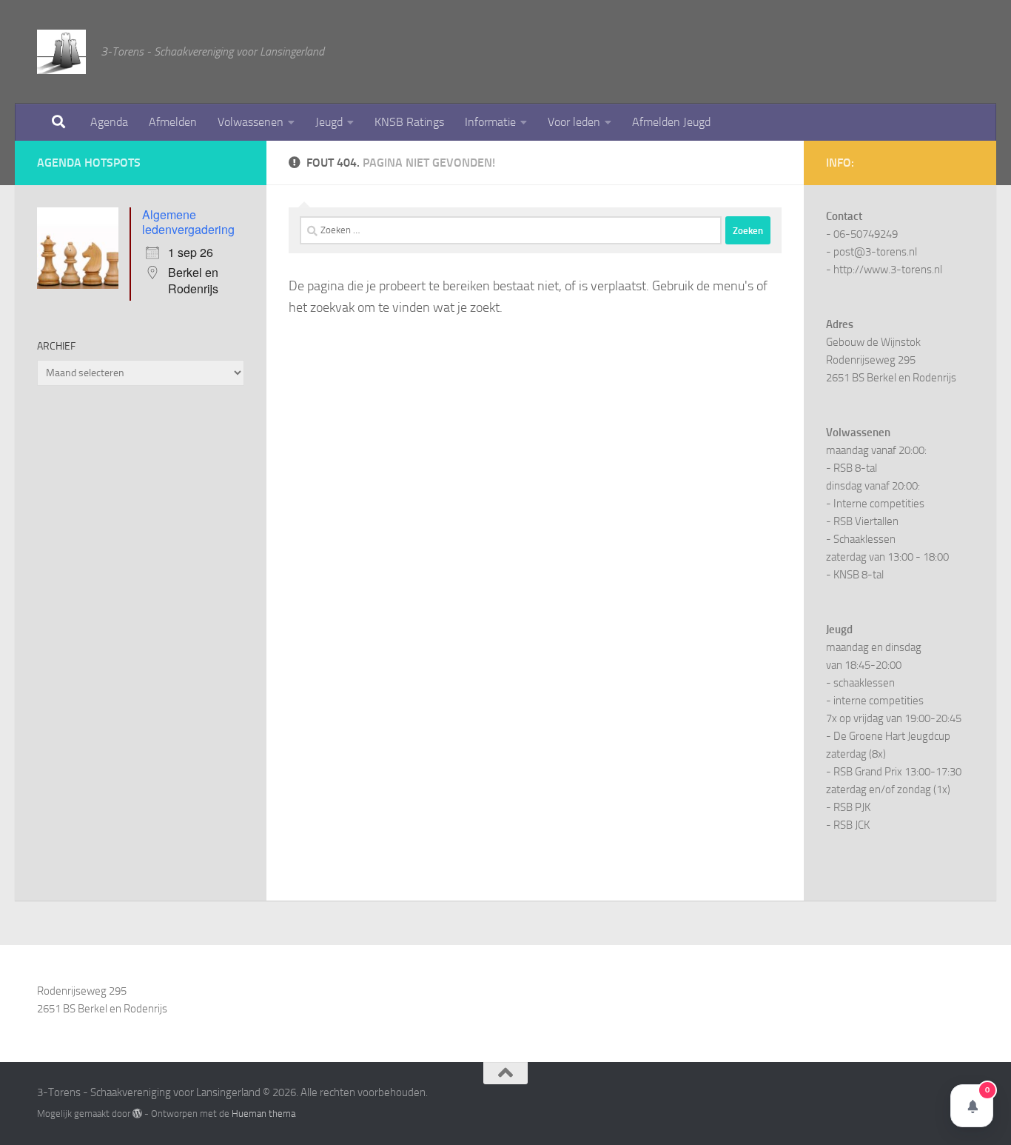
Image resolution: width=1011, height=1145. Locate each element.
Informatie (490, 122)
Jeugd (329, 122)
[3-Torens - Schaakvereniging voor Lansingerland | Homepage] (61, 52)
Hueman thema (263, 1113)
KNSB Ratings (409, 122)
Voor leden (574, 122)
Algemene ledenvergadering (188, 222)
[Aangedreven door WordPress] (137, 1113)
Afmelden (173, 122)
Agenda (109, 122)
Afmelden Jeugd (671, 122)
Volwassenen (250, 122)
